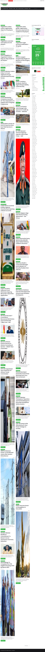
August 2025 (34, 112)
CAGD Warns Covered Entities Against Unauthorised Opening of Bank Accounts (7, 208)
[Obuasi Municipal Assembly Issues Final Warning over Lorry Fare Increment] (23, 384)
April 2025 (33, 117)
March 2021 (34, 184)
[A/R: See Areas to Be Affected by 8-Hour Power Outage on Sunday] (23, 464)
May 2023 (33, 149)
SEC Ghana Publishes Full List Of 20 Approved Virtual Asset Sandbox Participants (23, 292)
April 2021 (33, 183)
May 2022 (33, 165)
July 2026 (33, 97)
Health (17, 55)
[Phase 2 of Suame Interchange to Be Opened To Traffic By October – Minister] (23, 118)
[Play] (37, 34)
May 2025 (33, 116)
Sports (17, 8)
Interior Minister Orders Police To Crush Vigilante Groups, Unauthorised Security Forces (8, 75)
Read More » (3, 37)
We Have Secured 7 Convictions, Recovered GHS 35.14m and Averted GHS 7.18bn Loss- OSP (7, 319)
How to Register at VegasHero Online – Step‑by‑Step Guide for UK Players (7, 58)
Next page (26, 645)
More (29, 8)
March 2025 (34, 119)
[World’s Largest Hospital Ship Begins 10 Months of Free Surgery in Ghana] (23, 69)
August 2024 (34, 128)
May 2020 (33, 198)
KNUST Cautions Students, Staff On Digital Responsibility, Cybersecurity (22, 84)
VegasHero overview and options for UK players (7, 42)
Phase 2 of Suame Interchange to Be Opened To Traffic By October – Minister (22, 109)
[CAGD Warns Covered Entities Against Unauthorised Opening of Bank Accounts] (8, 246)
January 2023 (34, 154)
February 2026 (34, 104)
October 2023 (34, 142)
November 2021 (34, 173)
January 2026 (34, 105)
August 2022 (34, 161)
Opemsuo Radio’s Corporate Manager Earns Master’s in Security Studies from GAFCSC (22, 266)
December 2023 (34, 139)
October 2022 (34, 158)
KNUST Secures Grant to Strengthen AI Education (22, 507)
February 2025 (34, 120)
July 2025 (33, 113)
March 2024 (34, 135)
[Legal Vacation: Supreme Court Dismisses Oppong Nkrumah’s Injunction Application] (8, 302)
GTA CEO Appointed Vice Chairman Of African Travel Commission (7, 371)
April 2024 (33, 134)
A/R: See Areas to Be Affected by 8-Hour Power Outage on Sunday (22, 426)
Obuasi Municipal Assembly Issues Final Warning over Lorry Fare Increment (22, 374)
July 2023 (33, 146)
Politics (14, 8)
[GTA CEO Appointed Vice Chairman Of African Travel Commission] (8, 409)
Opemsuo (13, 650)
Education (17, 80)
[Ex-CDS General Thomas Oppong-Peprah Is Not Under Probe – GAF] (23, 172)
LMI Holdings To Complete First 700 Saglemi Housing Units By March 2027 (7, 565)
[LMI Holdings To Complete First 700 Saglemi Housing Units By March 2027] (8, 603)
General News (11, 8)
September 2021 (34, 176)
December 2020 (34, 188)
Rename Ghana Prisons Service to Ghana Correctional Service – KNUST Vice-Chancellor (7, 345)
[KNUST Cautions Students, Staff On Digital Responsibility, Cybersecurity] (23, 93)
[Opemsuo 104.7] (4, 4)
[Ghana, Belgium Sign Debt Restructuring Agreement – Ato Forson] (23, 225)
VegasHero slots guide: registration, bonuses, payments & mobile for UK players (22, 29)
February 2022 (34, 169)
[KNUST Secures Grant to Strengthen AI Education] (23, 545)
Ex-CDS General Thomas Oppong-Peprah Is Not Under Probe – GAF (22, 133)
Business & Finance (21, 8)
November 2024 (34, 124)
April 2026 (33, 101)
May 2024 (33, 132)
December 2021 (34, 172)
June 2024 (33, 131)
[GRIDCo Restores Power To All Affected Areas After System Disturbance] (8, 492)
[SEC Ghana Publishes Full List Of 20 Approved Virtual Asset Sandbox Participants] (23, 331)
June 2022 (33, 164)
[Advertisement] (22, 17)
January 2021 (34, 187)
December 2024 (34, 123)
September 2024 (34, 127)
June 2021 (33, 180)
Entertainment (26, 8)
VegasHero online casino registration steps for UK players (7, 28)
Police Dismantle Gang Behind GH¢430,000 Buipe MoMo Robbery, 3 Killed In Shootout (23, 241)
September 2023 (34, 143)
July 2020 (33, 195)
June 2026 (33, 98)
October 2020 (34, 191)
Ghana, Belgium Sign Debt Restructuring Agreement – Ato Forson (22, 215)
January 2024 (34, 138)
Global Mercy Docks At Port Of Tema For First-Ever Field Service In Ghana (7, 126)
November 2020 (34, 190)
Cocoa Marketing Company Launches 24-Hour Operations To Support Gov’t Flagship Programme (7, 101)
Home (2, 8)
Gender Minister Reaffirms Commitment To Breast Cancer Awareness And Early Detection (7, 537)
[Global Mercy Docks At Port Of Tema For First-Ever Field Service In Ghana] (8, 164)
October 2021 (34, 175)
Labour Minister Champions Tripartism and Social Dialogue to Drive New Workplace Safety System (23, 401)
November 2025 (34, 108)
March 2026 (34, 102)
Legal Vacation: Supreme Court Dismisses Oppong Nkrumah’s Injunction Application (7, 292)
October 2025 (34, 109)
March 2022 (34, 168)
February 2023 (34, 153)
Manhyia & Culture (5, 8)
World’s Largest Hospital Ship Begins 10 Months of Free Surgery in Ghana (23, 0)
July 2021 (33, 179)
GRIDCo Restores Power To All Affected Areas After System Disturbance (7, 453)
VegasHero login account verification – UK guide (22, 44)
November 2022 (34, 157)
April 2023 (33, 150)
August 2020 (34, 194)
